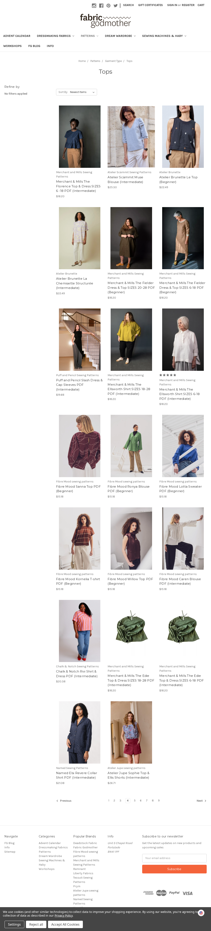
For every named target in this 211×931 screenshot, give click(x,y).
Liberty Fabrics (83, 873)
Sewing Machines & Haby (163, 36)
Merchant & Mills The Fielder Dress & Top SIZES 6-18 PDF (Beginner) (182, 287)
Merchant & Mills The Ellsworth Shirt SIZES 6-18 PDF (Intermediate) (179, 394)
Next (200, 800)
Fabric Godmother (85, 847)
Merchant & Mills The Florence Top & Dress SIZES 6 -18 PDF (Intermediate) (78, 186)
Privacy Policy (64, 915)
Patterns (88, 36)
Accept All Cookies (65, 924)
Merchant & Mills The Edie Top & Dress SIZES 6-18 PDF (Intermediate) (181, 680)
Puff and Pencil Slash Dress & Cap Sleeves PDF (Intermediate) (79, 384)
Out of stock (183, 140)
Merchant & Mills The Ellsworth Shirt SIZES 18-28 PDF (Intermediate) (129, 389)
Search (128, 5)
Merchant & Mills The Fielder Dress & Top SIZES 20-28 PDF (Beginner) (131, 287)
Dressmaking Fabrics (54, 36)
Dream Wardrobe (119, 36)
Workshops (12, 46)
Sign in (172, 5)
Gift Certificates (150, 5)
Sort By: (63, 92)
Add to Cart (79, 140)
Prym (76, 886)
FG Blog (34, 46)
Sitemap (9, 851)
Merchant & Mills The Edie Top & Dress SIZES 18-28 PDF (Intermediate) (131, 680)
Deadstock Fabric (85, 843)
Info (50, 46)
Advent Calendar (16, 36)
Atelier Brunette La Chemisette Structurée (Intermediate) (74, 283)
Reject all (36, 924)
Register (188, 5)
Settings (14, 924)
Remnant (79, 869)
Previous (65, 800)
